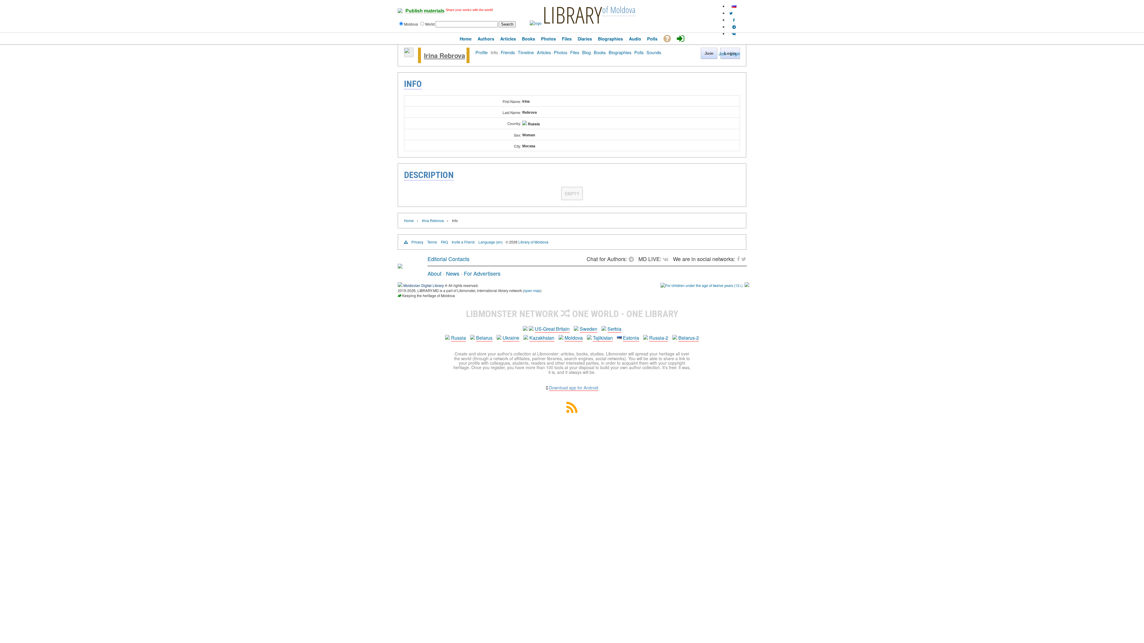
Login (735, 54)
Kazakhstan (541, 337)
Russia (458, 337)
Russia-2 (658, 337)
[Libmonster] (400, 266)
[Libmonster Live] (734, 33)
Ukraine (511, 337)
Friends (508, 52)
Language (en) (490, 241)
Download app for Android (573, 388)
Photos (560, 52)
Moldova (574, 337)
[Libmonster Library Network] (746, 285)
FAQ (444, 241)
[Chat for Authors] (734, 26)
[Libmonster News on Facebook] (734, 19)
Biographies (620, 52)
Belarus (484, 337)
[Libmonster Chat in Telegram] (633, 259)
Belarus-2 (688, 337)
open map (532, 290)
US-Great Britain (552, 328)
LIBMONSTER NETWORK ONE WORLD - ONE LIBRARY (572, 313)
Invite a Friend (463, 241)
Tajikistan (603, 337)
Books (600, 52)
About (435, 273)
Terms (432, 241)
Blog (586, 52)
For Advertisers (482, 273)
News (452, 273)
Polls (639, 52)
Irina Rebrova (444, 55)
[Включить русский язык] (734, 6)
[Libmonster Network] (701, 285)
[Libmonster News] (731, 12)
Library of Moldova (533, 241)
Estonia (631, 337)
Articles (544, 52)
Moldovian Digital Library (423, 285)
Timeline (526, 52)
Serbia (614, 328)
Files (574, 52)
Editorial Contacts (449, 259)
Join (722, 54)
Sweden (588, 328)
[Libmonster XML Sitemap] (572, 411)
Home (409, 220)
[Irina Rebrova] (409, 55)
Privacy (417, 241)
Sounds (653, 52)
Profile (481, 52)
